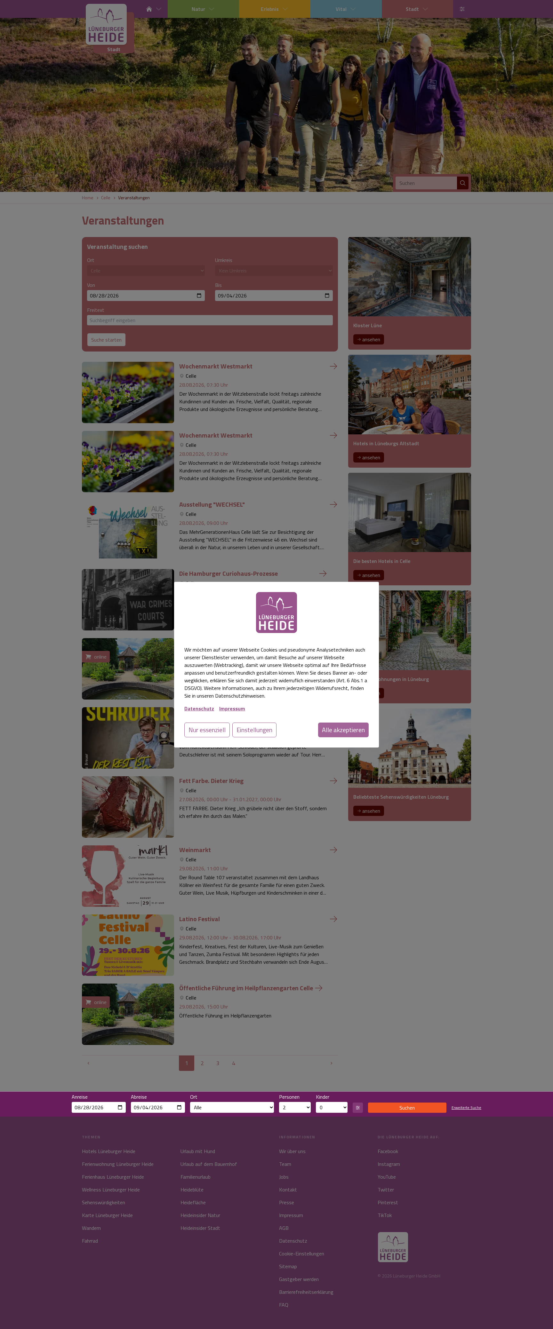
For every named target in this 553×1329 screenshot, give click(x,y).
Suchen (407, 1107)
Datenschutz (199, 708)
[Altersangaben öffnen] (358, 1108)
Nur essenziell (207, 730)
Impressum (232, 708)
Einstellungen (254, 730)
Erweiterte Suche (466, 1107)
